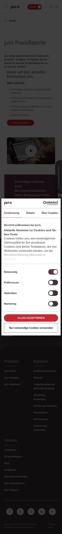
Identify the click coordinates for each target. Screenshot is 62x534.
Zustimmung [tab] (11, 212)
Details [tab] (30, 212)
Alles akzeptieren (31, 317)
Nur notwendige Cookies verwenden (31, 327)
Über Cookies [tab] (50, 212)
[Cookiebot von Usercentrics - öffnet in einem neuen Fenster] (43, 203)
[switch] (53, 282)
